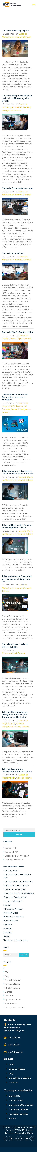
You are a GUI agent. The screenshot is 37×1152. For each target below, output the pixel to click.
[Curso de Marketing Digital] (18, 50)
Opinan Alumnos (12, 1000)
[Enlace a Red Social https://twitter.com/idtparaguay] (21, 1138)
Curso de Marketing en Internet (18, 882)
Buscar (23, 954)
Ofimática (8, 925)
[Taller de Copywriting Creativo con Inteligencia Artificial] (18, 547)
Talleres (29, 480)
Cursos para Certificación (17, 856)
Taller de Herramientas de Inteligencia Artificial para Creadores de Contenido (15, 714)
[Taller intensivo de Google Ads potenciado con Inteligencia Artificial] (18, 604)
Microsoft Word (10, 921)
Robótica (7, 932)
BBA (6, 972)
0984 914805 (13, 1045)
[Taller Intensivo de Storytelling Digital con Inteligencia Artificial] (18, 493)
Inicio (11, 1064)
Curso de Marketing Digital (15, 31)
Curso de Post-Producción (16, 885)
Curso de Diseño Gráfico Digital (17, 332)
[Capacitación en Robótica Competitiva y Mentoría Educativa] (18, 425)
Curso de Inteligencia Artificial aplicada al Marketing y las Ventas (17, 98)
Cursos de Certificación (14, 889)
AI (5, 968)
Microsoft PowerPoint (13, 917)
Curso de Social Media (13, 253)
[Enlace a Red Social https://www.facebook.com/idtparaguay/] (10, 1138)
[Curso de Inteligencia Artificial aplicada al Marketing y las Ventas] (18, 123)
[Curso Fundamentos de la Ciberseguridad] (18, 666)
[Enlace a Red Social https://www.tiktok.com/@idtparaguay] (32, 1138)
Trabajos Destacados (15, 1008)
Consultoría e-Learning (20, 1078)
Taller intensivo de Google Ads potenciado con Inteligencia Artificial (17, 579)
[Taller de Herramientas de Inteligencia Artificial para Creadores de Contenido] (18, 740)
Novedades (10, 996)
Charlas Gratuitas (13, 988)
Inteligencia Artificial (11, 110)
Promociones (11, 1004)
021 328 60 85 (14, 1038)
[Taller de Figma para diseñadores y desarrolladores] (18, 791)
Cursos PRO (10, 848)
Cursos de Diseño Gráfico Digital (18, 893)
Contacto (13, 1082)
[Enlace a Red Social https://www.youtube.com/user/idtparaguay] (27, 1138)
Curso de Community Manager (17, 188)
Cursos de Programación (15, 897)
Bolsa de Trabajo (13, 980)
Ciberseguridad (9, 653)
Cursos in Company (18, 1109)
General (27, 37)
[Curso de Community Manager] (18, 208)
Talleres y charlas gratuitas (15, 940)
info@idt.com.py (15, 1052)
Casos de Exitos (12, 984)
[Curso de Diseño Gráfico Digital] (18, 352)
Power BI (7, 929)
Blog (7, 976)
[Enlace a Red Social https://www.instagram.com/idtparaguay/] (5, 1138)
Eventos (8, 992)
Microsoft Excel (10, 913)
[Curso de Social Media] (18, 273)
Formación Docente (14, 860)
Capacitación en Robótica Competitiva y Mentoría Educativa (15, 397)
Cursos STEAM (11, 852)
